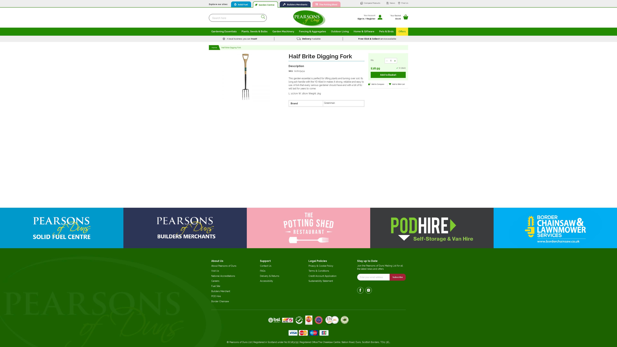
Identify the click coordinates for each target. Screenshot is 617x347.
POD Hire (216, 296)
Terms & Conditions (318, 271)
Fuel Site (215, 286)
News (392, 3)
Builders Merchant (220, 291)
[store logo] (309, 18)
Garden (265, 5)
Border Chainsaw (220, 301)
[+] (395, 61)
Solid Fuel (242, 5)
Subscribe (398, 277)
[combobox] (238, 18)
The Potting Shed (327, 5)
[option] (240, 38)
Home (214, 47)
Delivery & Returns (269, 276)
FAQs (262, 271)
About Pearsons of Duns (223, 266)
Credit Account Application (322, 276)
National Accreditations (223, 276)
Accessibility (266, 281)
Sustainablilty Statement (320, 281)
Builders (296, 5)
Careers (215, 281)
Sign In (361, 19)
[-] (387, 61)
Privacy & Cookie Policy (320, 266)
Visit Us (215, 271)
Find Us (404, 3)
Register (371, 19)
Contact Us (265, 266)
